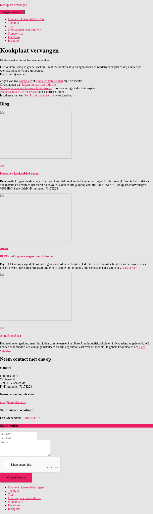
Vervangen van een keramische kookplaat (26, 88)
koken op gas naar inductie (39, 84)
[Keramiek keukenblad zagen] (36, 157)
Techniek (14, 22)
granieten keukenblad (49, 81)
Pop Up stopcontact (36, 95)
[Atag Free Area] (36, 319)
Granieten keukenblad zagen (26, 19)
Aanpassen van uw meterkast (18, 91)
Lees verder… (130, 267)
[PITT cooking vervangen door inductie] (36, 240)
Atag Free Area (10, 335)
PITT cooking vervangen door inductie (26, 256)
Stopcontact (15, 33)
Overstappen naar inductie (24, 30)
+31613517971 (32, 418)
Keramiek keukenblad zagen (19, 173)
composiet (25, 81)
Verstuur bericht (16, 477)
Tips (10, 26)
